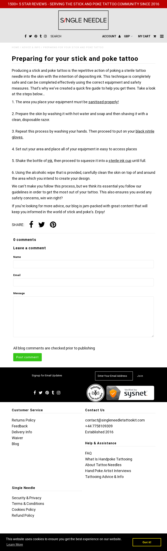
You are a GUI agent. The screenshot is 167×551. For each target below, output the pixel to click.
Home (15, 47)
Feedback (20, 426)
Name (17, 256)
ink (50, 161)
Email (17, 275)
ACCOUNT (109, 36)
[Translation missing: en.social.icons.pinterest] (53, 225)
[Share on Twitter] (41, 225)
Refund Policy (23, 515)
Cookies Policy (24, 509)
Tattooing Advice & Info (104, 477)
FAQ (88, 453)
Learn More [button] (15, 544)
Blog (15, 444)
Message (19, 293)
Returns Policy (23, 420)
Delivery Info (22, 432)
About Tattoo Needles (103, 465)
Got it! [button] (147, 542)
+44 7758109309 (99, 426)
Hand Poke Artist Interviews (108, 471)
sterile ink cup (120, 161)
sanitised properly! (103, 102)
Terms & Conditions (28, 503)
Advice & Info (31, 47)
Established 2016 (99, 432)
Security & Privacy (26, 498)
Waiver (17, 438)
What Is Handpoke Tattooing (108, 459)
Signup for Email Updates (47, 375)
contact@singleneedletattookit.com (115, 420)
